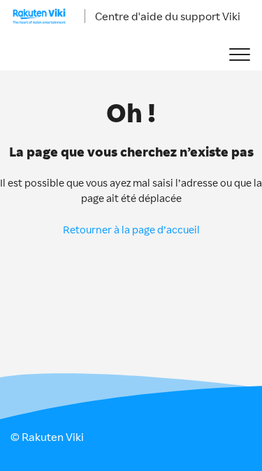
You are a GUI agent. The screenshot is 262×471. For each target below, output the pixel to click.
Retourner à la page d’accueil (131, 229)
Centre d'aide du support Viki (167, 16)
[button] (239, 55)
